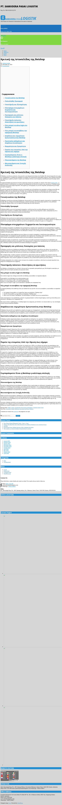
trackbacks (15, 411)
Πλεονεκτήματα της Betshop (15, 160)
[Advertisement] (15, 80)
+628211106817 (12, 486)
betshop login (54, 182)
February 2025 (7, 442)
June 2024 (6, 449)
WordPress (20, 803)
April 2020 (6, 453)
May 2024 (6, 450)
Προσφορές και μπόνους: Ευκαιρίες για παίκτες (14, 116)
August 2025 (7, 441)
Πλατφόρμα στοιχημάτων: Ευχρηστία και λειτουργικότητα (14, 110)
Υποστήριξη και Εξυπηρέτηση (16, 104)
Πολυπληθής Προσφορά (14, 101)
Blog (5, 460)
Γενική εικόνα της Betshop (15, 98)
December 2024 (7, 445)
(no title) (6, 426)
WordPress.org (7, 473)
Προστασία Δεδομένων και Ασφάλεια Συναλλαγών (15, 142)
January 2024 (7, 452)
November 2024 (7, 446)
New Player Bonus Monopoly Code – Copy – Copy (16, 423)
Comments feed (7, 472)
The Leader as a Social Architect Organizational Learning (17, 428)
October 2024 (7, 447)
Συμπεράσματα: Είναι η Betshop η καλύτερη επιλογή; (16, 156)
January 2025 (7, 443)
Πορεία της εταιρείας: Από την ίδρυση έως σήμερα (16, 150)
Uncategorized (5, 66)
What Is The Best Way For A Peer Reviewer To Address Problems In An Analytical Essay (25, 424)
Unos (9, 803)
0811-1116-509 (9, 483)
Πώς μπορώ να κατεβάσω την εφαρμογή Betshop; (16, 131)
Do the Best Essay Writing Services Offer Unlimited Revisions (18, 427)
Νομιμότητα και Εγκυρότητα (15, 146)
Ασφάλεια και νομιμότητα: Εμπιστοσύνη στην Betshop (15, 137)
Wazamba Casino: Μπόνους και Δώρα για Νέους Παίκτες (19, 409)
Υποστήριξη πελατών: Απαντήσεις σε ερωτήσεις (14, 121)
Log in (5, 469)
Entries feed (6, 471)
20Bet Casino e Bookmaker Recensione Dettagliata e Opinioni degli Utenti (25, 407)
